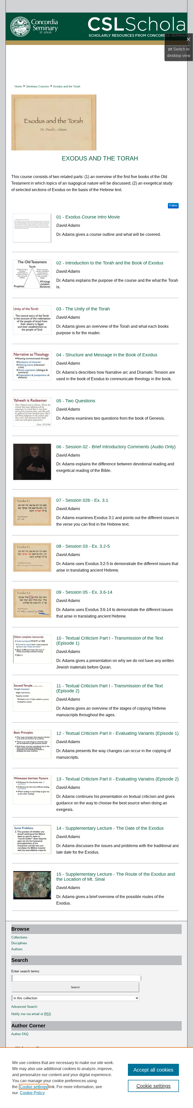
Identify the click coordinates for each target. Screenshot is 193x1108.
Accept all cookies (153, 1070)
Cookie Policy (32, 1093)
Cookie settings (33, 1087)
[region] (96, 1077)
